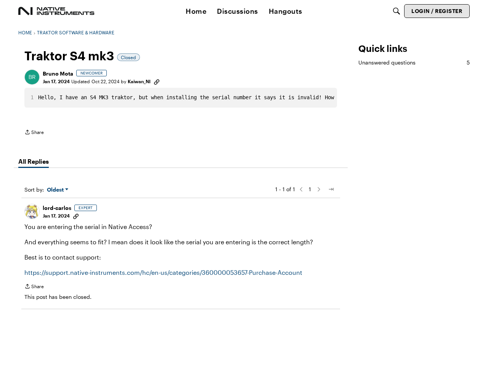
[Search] (396, 11)
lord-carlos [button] (57, 208)
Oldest (56, 190)
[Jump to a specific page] (331, 189)
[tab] (33, 161)
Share (34, 133)
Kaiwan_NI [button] (139, 81)
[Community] (56, 11)
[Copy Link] (156, 81)
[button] (32, 77)
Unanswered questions (414, 62)
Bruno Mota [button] (58, 73)
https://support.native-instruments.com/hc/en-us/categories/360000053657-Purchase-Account (163, 272)
